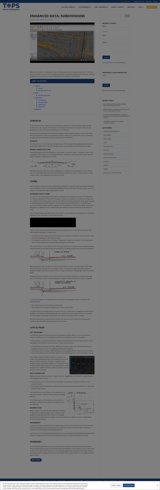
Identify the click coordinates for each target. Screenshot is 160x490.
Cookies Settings (116, 485)
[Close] (157, 485)
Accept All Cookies (129, 485)
